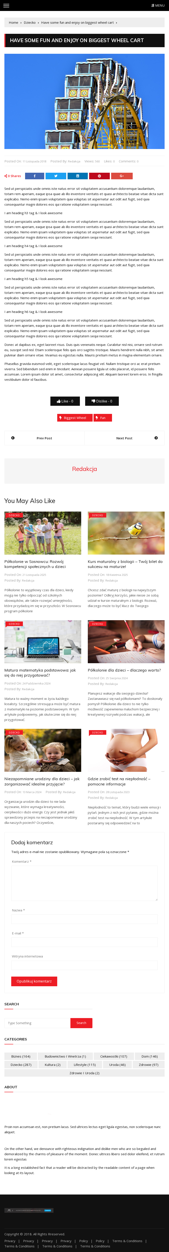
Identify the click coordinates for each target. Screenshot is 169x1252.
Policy (83, 1241)
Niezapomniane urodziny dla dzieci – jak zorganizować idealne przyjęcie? (42, 781)
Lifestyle (85, 1064)
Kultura (53, 1064)
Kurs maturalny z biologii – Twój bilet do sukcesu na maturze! (125, 564)
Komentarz (21, 861)
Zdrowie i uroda (84, 1073)
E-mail (18, 933)
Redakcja (74, 161)
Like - (67, 401)
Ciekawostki (113, 1056)
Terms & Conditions (127, 1241)
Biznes (20, 1056)
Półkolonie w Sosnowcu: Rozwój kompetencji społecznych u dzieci (35, 564)
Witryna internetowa (27, 956)
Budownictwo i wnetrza (65, 1056)
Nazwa (18, 910)
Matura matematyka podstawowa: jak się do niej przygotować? (40, 673)
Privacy (9, 1241)
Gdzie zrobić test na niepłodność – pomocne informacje (119, 781)
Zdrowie (148, 1064)
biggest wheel (75, 417)
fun (102, 417)
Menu (159, 5)
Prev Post (44, 438)
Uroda (117, 1064)
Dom (149, 1056)
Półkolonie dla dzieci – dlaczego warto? (124, 670)
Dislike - (103, 401)
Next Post (124, 438)
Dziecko (14, 515)
